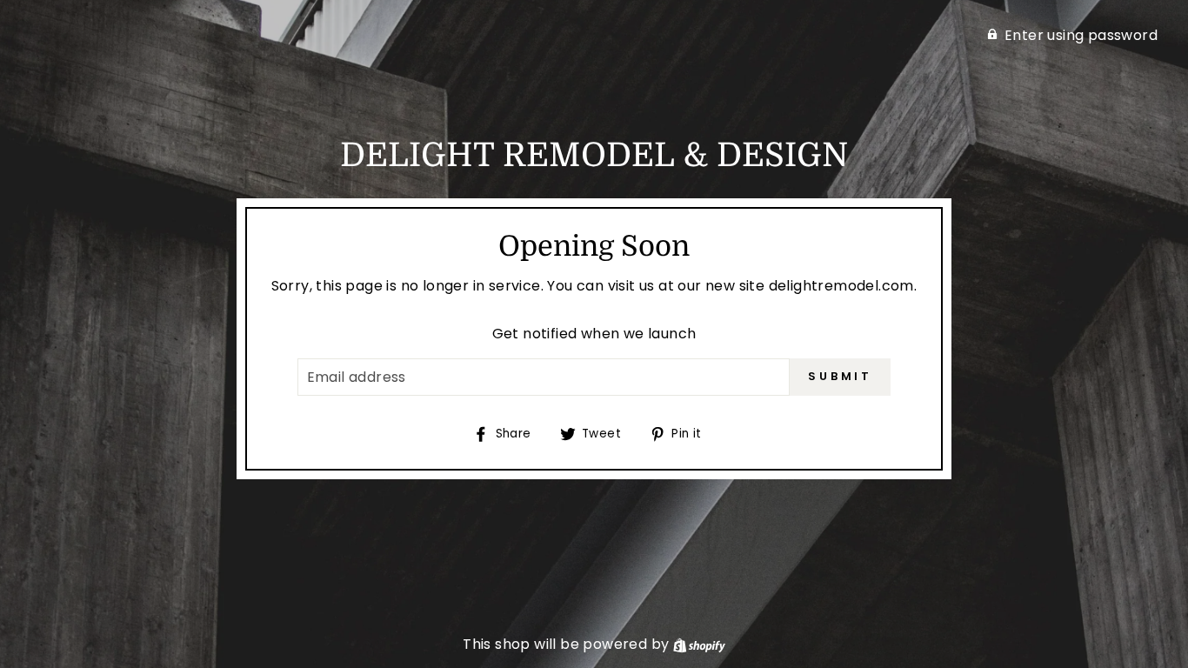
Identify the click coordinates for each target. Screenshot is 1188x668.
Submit (840, 376)
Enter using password (1081, 35)
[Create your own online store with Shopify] (699, 644)
